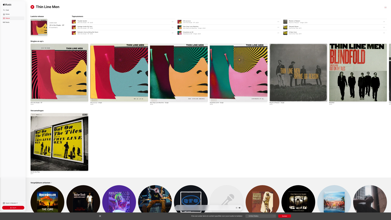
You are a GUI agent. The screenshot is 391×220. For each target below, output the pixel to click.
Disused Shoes (293, 26)
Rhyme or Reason (294, 21)
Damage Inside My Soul (84, 26)
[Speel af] (32, 7)
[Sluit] (100, 216)
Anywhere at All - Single (217, 44)
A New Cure (293, 32)
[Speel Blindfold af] (331, 98)
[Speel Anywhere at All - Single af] (212, 98)
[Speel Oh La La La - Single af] (92, 98)
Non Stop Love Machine (190, 26)
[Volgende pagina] (389, 27)
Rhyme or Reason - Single (278, 44)
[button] (13, 10)
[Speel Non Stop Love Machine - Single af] (152, 98)
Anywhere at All (188, 32)
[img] (7, 4)
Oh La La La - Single (96, 44)
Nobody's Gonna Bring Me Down (87, 32)
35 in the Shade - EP (56, 25)
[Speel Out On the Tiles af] (33, 168)
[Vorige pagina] (69, 27)
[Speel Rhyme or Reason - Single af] (272, 98)
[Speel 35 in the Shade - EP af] (33, 98)
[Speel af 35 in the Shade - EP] (33, 33)
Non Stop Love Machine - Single (160, 44)
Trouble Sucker (82, 21)
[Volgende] (236, 207)
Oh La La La (187, 21)
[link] (41, 183)
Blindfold (332, 44)
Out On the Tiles (36, 114)
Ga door (284, 216)
